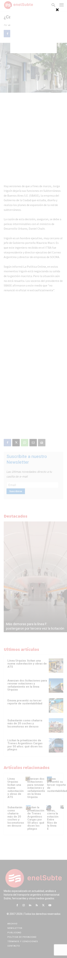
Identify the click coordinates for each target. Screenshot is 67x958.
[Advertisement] (33, 30)
